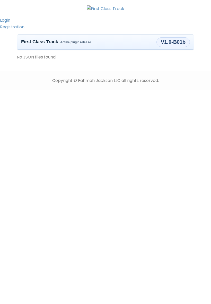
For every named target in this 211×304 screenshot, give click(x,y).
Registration (12, 27)
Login (5, 20)
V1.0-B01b (173, 42)
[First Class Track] (105, 8)
